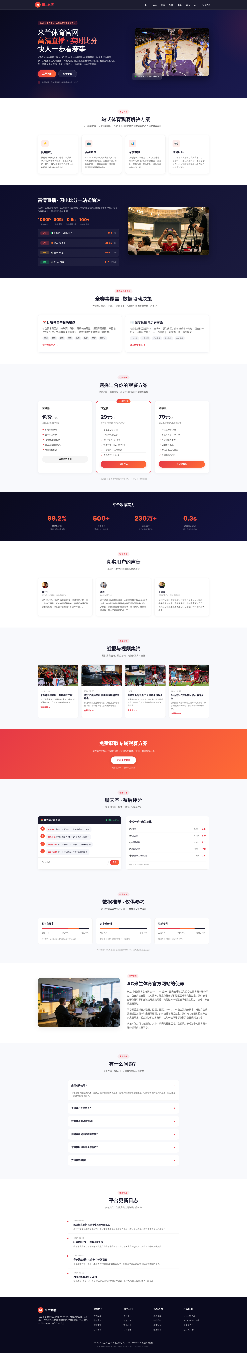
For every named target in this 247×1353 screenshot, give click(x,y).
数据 (163, 4)
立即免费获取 (123, 760)
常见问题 (206, 4)
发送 (115, 862)
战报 (188, 4)
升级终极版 (182, 464)
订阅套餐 (97, 1329)
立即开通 (123, 464)
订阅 (171, 4)
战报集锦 (97, 1325)
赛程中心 (128, 1315)
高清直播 (97, 1315)
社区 (180, 4)
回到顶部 (128, 1329)
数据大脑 (97, 1320)
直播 (155, 4)
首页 (146, 4)
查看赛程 (67, 73)
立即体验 (46, 73)
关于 (196, 4)
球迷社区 (128, 1320)
